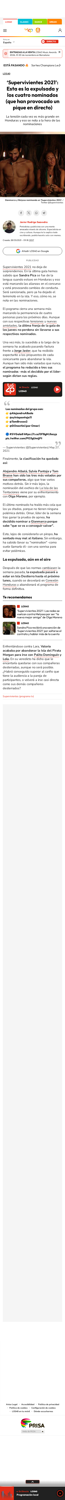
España (7, 42)
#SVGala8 (16, 434)
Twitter (29, 213)
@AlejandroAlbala (21, 413)
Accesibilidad (27, 1404)
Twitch (46, 1333)
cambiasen (49, 568)
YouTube (25, 1333)
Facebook (21, 213)
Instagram (12, 1333)
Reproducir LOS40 (57, 389)
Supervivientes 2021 (17, 267)
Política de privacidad (48, 1404)
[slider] (32, 1486)
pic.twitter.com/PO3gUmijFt (24, 438)
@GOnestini (17, 425)
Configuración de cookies (43, 1407)
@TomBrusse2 (18, 421)
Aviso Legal (12, 1404)
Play (60, 1493)
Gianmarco (38, 521)
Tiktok (18, 1333)
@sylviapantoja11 (21, 417)
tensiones (37, 321)
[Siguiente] (60, 65)
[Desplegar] (32, 1481)
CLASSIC (24, 22)
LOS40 (8, 22)
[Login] (60, 30)
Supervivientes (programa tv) (18, 696)
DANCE (38, 22)
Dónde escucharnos (43, 1411)
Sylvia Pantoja (39, 471)
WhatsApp (36, 213)
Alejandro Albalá (15, 471)
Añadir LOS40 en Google (35, 251)
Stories (53, 1333)
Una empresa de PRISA (32, 1423)
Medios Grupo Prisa (32, 1431)
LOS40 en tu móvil (21, 1411)
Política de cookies (18, 1407)
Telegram (44, 213)
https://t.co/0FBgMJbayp (40, 434)
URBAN (53, 22)
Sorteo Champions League (47, 65)
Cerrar (59, 52)
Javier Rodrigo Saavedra (33, 222)
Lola (6, 659)
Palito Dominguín (46, 655)
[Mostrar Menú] (5, 30)
